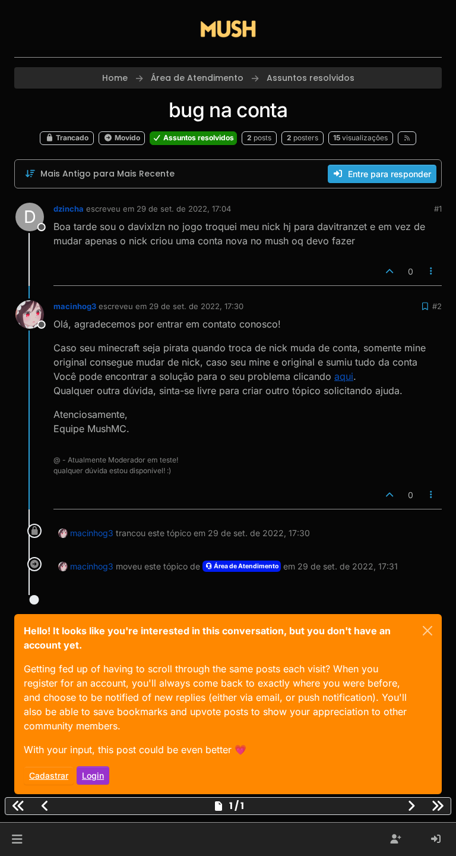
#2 (437, 306)
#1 (438, 208)
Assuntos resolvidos (198, 137)
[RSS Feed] (407, 137)
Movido (126, 137)
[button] (17, 839)
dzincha (68, 208)
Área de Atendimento (245, 566)
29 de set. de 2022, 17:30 (196, 306)
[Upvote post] (389, 271)
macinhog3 (74, 306)
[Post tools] (431, 271)
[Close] (427, 630)
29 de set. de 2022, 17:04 (184, 208)
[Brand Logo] (228, 28)
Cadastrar (48, 775)
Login (93, 775)
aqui (343, 376)
